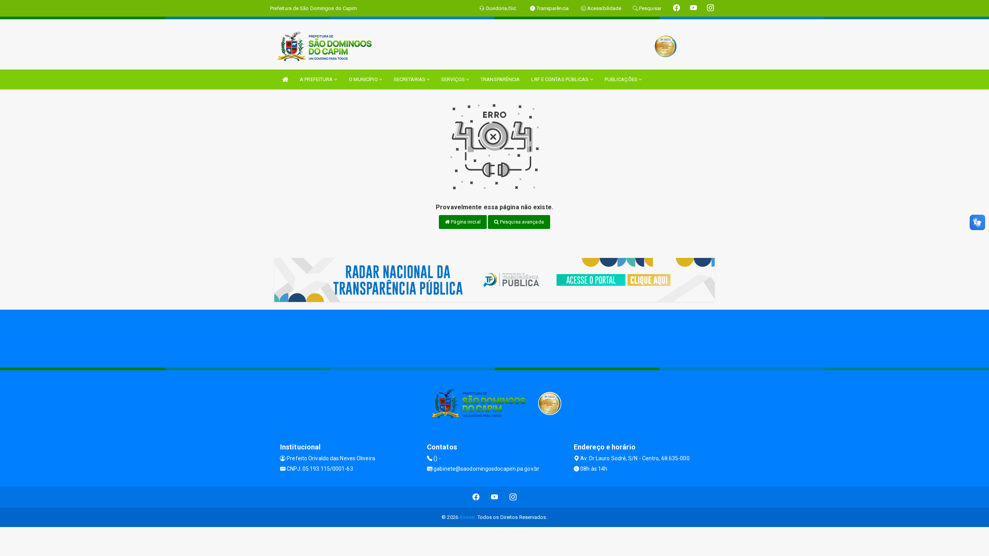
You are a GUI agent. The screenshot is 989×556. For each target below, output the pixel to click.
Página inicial (465, 222)
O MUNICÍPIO (364, 79)
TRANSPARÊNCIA (500, 79)
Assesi (467, 517)
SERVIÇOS (453, 79)
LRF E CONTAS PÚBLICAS (560, 79)
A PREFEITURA (317, 79)
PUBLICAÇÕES (622, 79)
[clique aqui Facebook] (476, 497)
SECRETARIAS (410, 79)
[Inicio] (285, 79)
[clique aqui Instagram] (513, 497)
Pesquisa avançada (521, 222)
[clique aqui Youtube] (494, 497)
